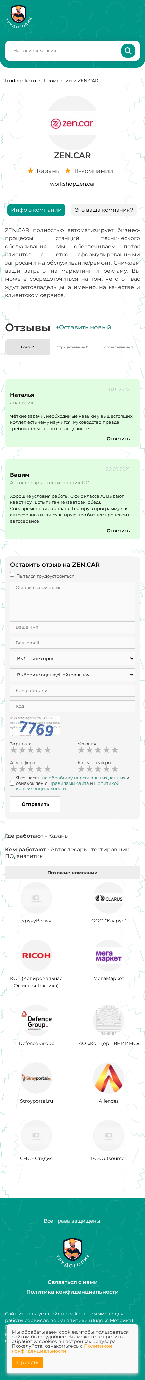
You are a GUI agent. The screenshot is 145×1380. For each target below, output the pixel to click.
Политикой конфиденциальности (62, 1348)
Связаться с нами (73, 1282)
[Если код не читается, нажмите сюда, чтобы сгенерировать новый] (35, 727)
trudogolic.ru (20, 81)
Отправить (35, 804)
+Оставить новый (83, 327)
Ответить (118, 439)
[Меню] (127, 17)
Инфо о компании (36, 210)
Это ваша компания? (104, 210)
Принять (27, 1362)
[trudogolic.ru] (18, 16)
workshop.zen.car (72, 184)
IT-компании (56, 81)
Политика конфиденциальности (72, 1292)
